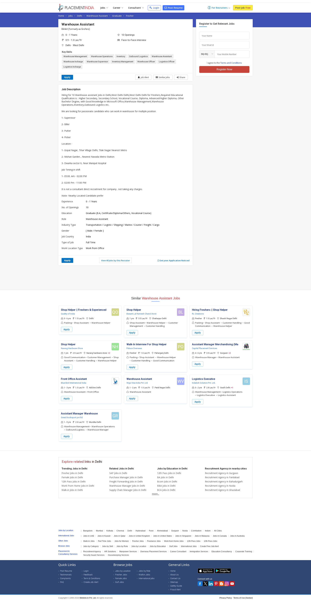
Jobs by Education (158, 546)
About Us (174, 574)
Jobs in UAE (88, 536)
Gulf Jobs (173, 546)
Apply (67, 77)
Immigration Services (199, 551)
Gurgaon (175, 531)
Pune (151, 531)
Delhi (79, 15)
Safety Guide (176, 586)
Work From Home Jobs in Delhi (78, 485)
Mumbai (99, 531)
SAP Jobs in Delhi (118, 473)
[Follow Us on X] (205, 583)
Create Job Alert (91, 582)
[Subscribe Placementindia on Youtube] (232, 583)
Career (117, 7)
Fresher (130, 15)
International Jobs (189, 546)
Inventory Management (122, 61)
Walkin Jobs (144, 574)
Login (155, 7)
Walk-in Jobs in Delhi (72, 489)
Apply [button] (66, 329)
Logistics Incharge (72, 67)
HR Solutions (110, 551)
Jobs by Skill (107, 546)
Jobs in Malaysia (202, 536)
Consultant (135, 7)
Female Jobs (121, 578)
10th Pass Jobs (210, 541)
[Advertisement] (155, 277)
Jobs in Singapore (183, 536)
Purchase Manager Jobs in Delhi (126, 477)
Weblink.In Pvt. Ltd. (88, 598)
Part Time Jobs (104, 541)
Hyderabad (140, 531)
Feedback (88, 574)
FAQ (62, 582)
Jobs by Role (122, 546)
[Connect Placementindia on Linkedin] (210, 583)
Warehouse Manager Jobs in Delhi (127, 485)
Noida (185, 531)
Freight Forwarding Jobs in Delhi (126, 481)
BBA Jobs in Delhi (166, 485)
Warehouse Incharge (73, 61)
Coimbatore (196, 531)
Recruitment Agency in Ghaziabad (222, 489)
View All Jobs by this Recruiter (115, 260)
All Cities (218, 531)
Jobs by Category (91, 546)
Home (61, 15)
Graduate (117, 15)
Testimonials (66, 574)
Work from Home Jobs (174, 541)
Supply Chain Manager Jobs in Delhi (127, 489)
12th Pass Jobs (193, 541)
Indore (208, 531)
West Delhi (78, 45)
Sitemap (174, 582)
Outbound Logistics (138, 56)
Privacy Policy (225, 598)
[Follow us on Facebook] (200, 583)
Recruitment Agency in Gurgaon (221, 473)
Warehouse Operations (102, 56)
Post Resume (175, 7)
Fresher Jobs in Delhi (72, 473)
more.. (155, 493)
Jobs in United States (162, 536)
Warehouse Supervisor (97, 61)
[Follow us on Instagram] (226, 583)
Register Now (224, 69)
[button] (181, 77)
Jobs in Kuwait (104, 536)
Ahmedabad (162, 531)
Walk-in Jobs (89, 541)
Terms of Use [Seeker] (243, 598)
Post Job (243, 7)
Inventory (121, 56)
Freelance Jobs (154, 541)
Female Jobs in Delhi (72, 477)
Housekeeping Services (118, 555)
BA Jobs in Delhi (165, 477)
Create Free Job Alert (209, 546)
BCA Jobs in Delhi (166, 489)
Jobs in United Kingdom (139, 536)
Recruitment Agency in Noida (220, 485)
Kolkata (109, 531)
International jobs (147, 578)
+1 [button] (232, 387)
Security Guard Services (93, 555)
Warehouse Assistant (97, 15)
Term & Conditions (92, 578)
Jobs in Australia (237, 536)
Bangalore (87, 531)
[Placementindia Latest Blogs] (221, 583)
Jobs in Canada (220, 536)
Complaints (65, 578)
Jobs (103, 7)
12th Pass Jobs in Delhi (74, 481)
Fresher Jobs (138, 541)
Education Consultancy (222, 551)
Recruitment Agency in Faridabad (222, 477)
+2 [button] (109, 353)
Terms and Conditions (231, 62)
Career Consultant (178, 551)
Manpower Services (128, 551)
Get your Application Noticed (174, 260)
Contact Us (175, 578)
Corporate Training (243, 551)
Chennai (120, 531)
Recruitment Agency (92, 551)
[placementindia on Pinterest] (216, 583)
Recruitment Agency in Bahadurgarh (224, 481)
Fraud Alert (175, 589)
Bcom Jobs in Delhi (167, 481)
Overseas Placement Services (153, 551)
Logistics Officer (166, 61)
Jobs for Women (122, 541)
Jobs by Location (138, 546)
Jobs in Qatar (119, 536)
